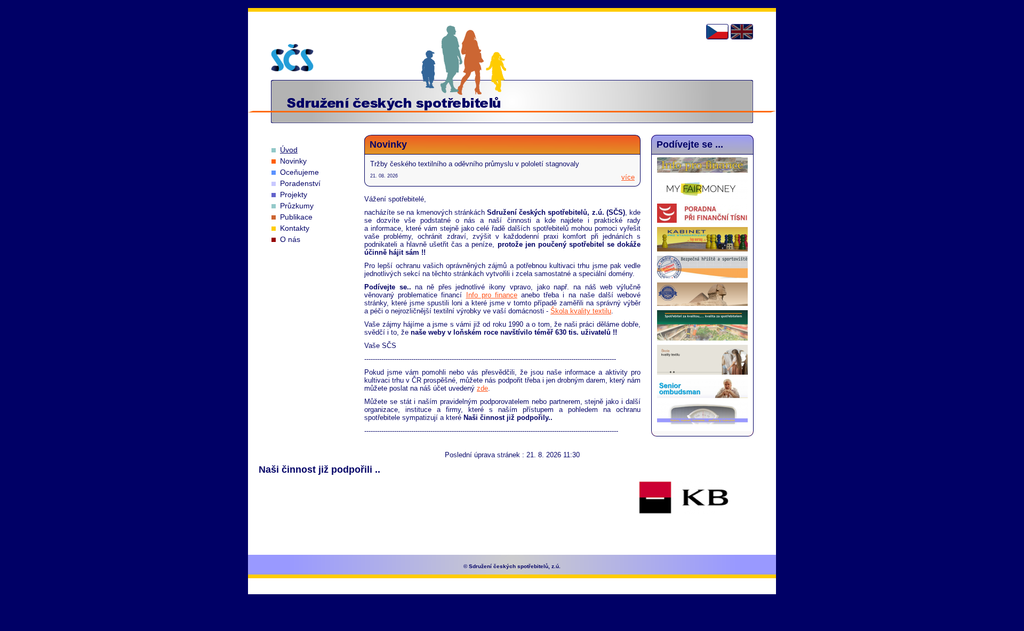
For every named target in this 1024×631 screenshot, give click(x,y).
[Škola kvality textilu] (702, 372)
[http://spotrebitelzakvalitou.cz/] (702, 338)
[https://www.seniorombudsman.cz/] (702, 396)
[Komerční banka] (683, 498)
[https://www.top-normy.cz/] (702, 249)
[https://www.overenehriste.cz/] (702, 276)
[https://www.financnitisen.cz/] (702, 220)
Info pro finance (491, 295)
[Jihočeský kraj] (335, 512)
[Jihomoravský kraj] (509, 507)
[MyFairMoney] (702, 197)
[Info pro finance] (702, 170)
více (628, 177)
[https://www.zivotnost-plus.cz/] (702, 304)
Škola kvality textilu (580, 311)
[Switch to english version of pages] (742, 31)
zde (482, 388)
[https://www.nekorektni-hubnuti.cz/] (702, 422)
